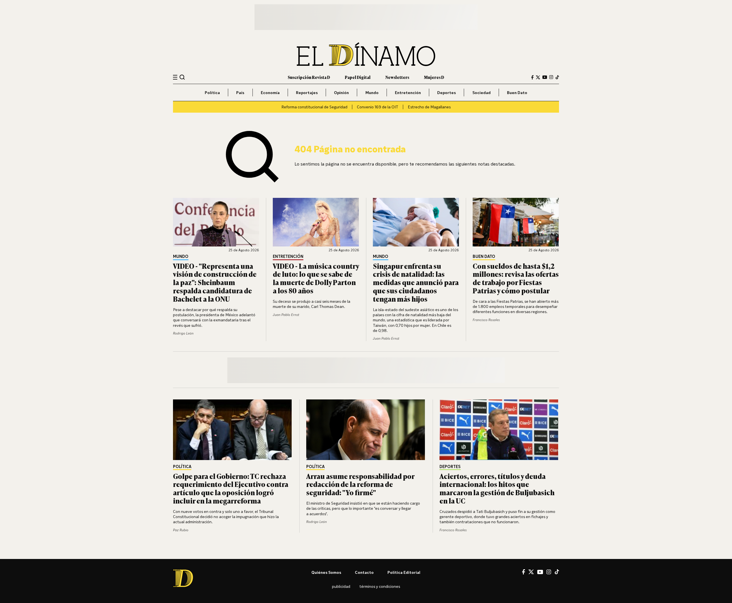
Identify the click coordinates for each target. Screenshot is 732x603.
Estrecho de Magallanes (429, 106)
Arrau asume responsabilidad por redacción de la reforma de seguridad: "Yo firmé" (360, 484)
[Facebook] (532, 77)
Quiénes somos (326, 572)
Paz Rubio (180, 530)
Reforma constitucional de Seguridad (314, 106)
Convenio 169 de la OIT (377, 106)
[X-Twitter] (538, 77)
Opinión (341, 92)
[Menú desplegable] (175, 77)
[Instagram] (551, 77)
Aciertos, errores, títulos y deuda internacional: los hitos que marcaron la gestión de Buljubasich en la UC (496, 488)
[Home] (366, 54)
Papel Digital (358, 77)
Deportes (446, 92)
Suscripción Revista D (309, 77)
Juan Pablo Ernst (286, 315)
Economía (270, 92)
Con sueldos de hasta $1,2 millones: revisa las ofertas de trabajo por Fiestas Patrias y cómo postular (516, 278)
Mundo (372, 92)
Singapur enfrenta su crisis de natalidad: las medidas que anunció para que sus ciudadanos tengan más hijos (416, 282)
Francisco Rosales (486, 320)
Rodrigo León (183, 333)
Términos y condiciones (379, 586)
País (240, 92)
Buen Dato (517, 92)
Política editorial (403, 572)
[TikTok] (557, 77)
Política (212, 92)
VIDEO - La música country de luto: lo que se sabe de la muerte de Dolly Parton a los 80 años (316, 278)
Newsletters (397, 77)
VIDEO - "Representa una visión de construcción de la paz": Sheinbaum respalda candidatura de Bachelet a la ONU (214, 282)
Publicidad (341, 586)
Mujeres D (434, 77)
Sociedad (481, 92)
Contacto (364, 572)
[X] (531, 572)
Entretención (408, 92)
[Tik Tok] (557, 571)
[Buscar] (182, 77)
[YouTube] (544, 77)
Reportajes (307, 92)
